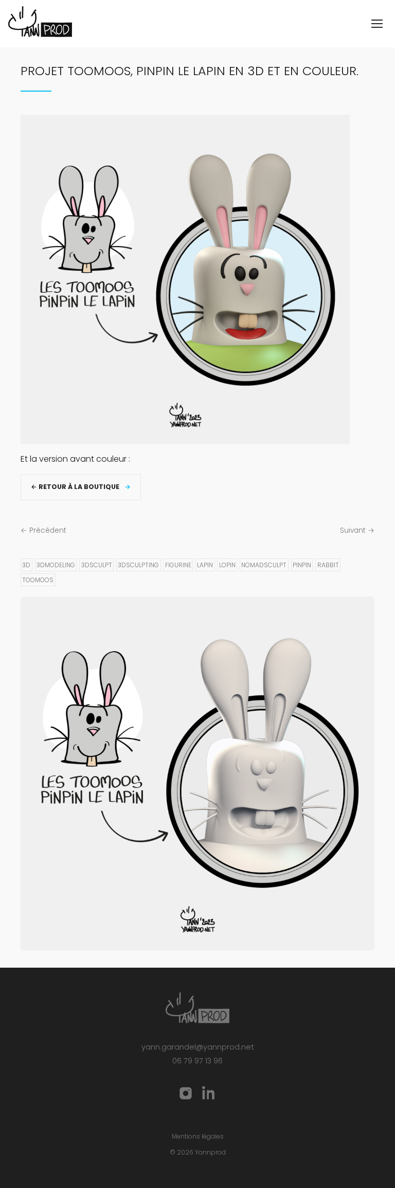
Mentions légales (198, 1136)
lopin (227, 565)
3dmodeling (56, 565)
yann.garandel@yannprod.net (197, 1047)
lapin (205, 565)
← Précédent (43, 530)
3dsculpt (96, 565)
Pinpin (302, 565)
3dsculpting (138, 565)
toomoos (37, 579)
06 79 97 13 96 (197, 1061)
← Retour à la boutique (75, 486)
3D (26, 565)
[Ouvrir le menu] (377, 23)
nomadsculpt (263, 565)
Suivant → (357, 530)
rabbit (328, 565)
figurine (178, 565)
